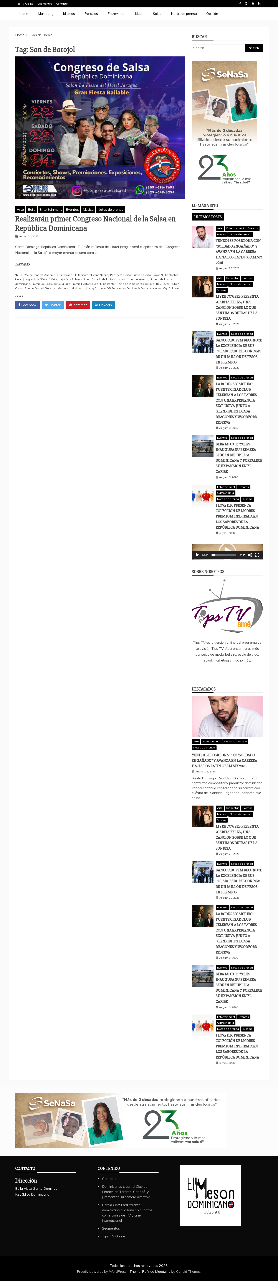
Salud (157, 13)
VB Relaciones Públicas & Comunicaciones (134, 288)
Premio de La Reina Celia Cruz (50, 283)
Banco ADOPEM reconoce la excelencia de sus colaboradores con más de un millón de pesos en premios (239, 351)
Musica (88, 209)
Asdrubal (50, 275)
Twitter (54, 305)
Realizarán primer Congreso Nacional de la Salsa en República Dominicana (95, 223)
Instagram (246, 3)
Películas (91, 13)
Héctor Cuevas (132, 275)
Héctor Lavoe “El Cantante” (160, 275)
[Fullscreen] (257, 555)
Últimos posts (208, 216)
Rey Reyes (163, 283)
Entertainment (50, 209)
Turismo (248, 499)
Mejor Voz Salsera (70, 279)
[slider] (224, 555)
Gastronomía (225, 492)
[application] (227, 552)
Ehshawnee (64, 275)
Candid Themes (188, 1271)
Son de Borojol (34, 288)
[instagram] (233, 672)
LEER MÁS (22, 264)
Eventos (72, 209)
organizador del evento (133, 279)
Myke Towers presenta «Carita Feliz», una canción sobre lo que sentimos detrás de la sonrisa (237, 307)
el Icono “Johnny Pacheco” (105, 275)
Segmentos (44, 3)
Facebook (240, 3)
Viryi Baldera (171, 288)
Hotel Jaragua (24, 279)
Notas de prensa (184, 13)
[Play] (197, 555)
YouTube (252, 3)
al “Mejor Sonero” (32, 275)
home (24, 13)
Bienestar (232, 278)
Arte (20, 209)
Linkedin (259, 3)
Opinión (212, 13)
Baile (31, 209)
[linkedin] (220, 672)
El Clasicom (81, 275)
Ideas (139, 13)
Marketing (45, 13)
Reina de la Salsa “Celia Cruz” (136, 283)
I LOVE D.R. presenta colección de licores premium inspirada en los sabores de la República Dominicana (237, 516)
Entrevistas (116, 13)
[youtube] (246, 672)
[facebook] (208, 672)
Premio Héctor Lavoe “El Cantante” (93, 283)
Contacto (62, 3)
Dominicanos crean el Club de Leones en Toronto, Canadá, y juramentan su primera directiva (126, 1191)
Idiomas (69, 13)
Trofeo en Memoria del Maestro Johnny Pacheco (75, 288)
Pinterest (79, 305)
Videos (221, 290)
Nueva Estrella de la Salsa (100, 279)
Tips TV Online (24, 3)
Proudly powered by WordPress (102, 1271)
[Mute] (250, 555)
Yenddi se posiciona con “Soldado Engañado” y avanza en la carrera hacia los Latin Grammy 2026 (239, 251)
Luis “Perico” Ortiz (45, 279)
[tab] (208, 217)
